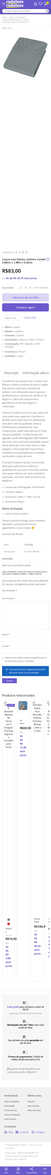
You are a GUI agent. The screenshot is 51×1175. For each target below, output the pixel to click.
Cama (25, 20)
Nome (6, 634)
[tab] (11, 372)
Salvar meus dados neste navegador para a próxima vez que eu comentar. (26, 659)
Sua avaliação (9, 590)
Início (4, 17)
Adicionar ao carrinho (25, 297)
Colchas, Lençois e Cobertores (15, 22)
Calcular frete (29, 317)
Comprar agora (25, 307)
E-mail (6, 646)
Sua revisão (8, 598)
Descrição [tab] (11, 373)
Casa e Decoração (17, 17)
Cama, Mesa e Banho (11, 20)
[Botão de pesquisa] (47, 11)
